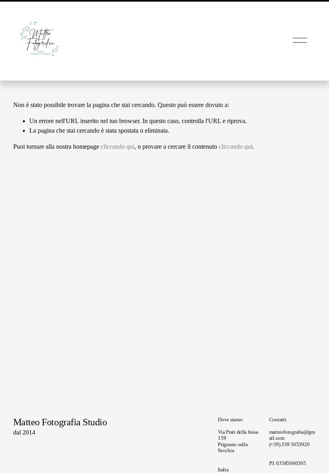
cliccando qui (117, 146)
